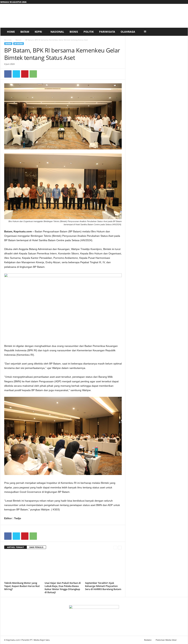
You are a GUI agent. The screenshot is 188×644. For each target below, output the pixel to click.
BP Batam (19, 43)
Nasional (57, 31)
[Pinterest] (24, 74)
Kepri (38, 31)
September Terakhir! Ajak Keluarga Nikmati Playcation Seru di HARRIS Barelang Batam (103, 586)
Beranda (8, 40)
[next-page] (120, 547)
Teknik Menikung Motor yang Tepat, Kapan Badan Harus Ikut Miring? (22, 586)
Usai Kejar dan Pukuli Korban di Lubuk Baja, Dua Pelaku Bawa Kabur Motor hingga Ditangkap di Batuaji (63, 587)
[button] (182, 32)
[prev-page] (115, 547)
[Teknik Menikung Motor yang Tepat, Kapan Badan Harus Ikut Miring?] (22, 566)
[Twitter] (16, 74)
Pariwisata (107, 31)
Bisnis (74, 31)
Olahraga (128, 31)
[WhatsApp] (33, 74)
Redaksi (147, 639)
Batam (24, 31)
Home (11, 31)
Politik (89, 31)
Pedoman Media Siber (166, 639)
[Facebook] (8, 74)
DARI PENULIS (36, 547)
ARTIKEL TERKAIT (15, 547)
